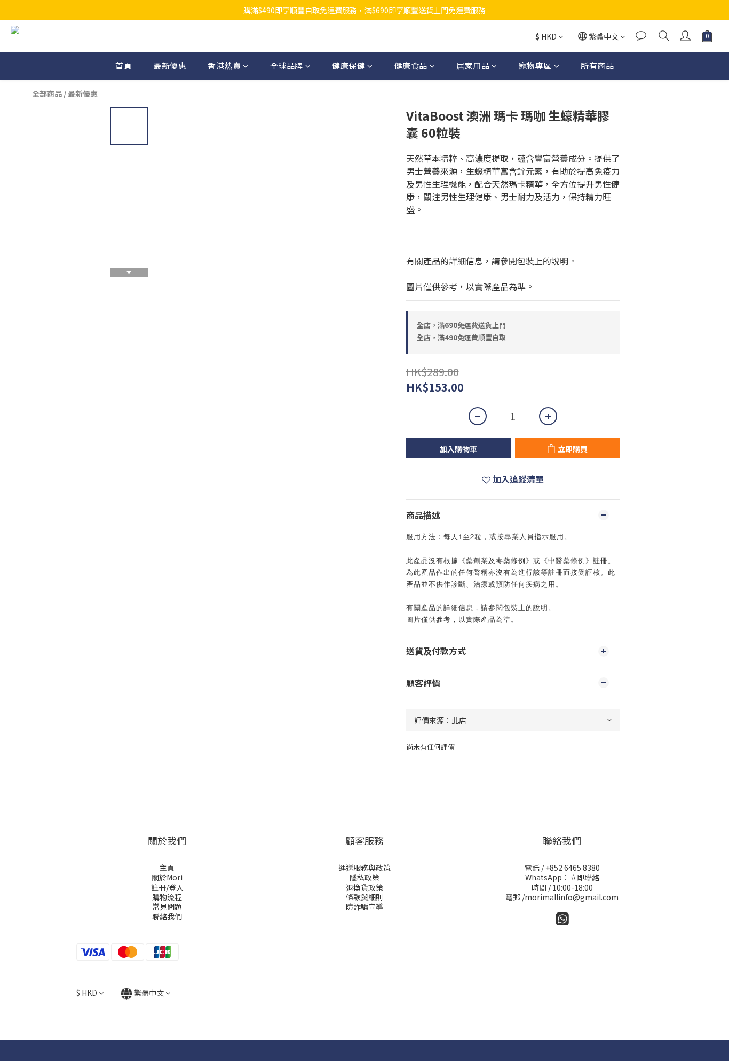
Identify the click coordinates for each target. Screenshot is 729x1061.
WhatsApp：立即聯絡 (562, 877)
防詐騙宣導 (364, 906)
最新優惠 (169, 65)
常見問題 (167, 906)
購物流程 (167, 897)
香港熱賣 (224, 65)
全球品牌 (286, 65)
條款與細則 (364, 897)
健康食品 (410, 65)
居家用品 (472, 65)
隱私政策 (364, 877)
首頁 (123, 65)
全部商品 (47, 93)
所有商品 (597, 65)
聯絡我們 (167, 916)
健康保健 (348, 65)
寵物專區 (535, 65)
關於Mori (167, 877)
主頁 (167, 867)
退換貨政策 (364, 887)
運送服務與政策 (364, 867)
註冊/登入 (167, 887)
